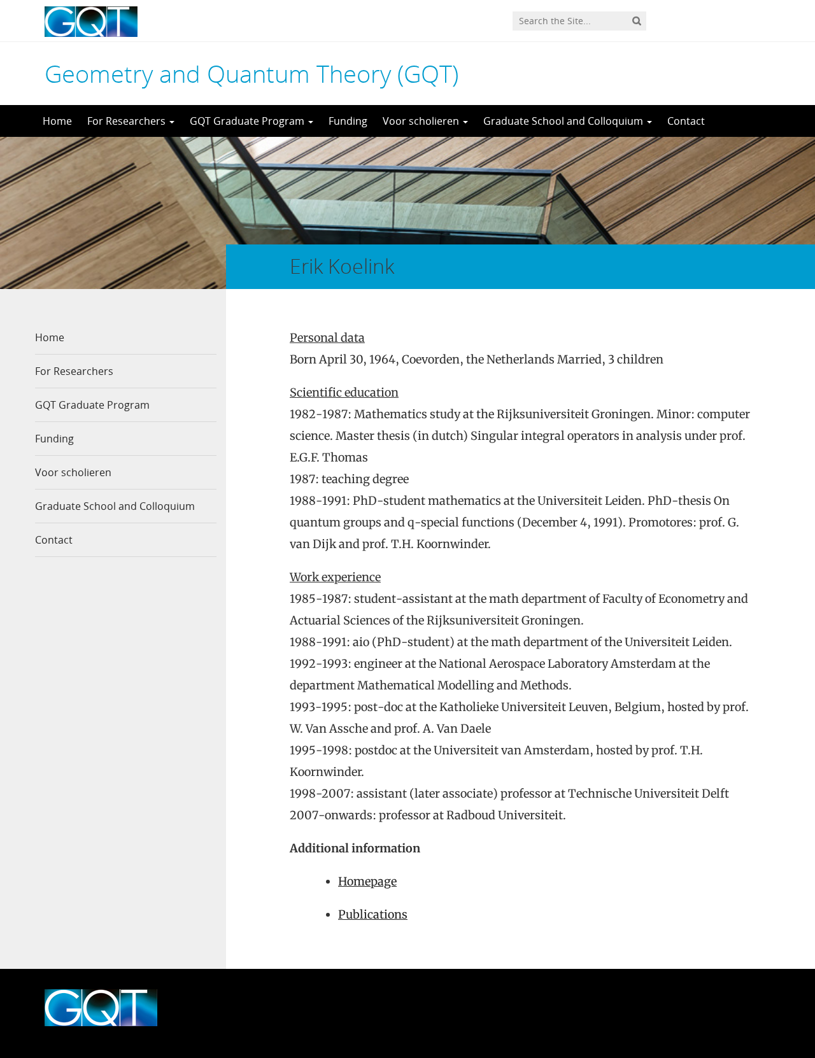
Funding (348, 121)
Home (57, 121)
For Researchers (127, 121)
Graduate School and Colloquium (564, 121)
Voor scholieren (422, 121)
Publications (373, 914)
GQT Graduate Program (248, 121)
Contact (686, 121)
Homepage (367, 881)
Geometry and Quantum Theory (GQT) (251, 73)
